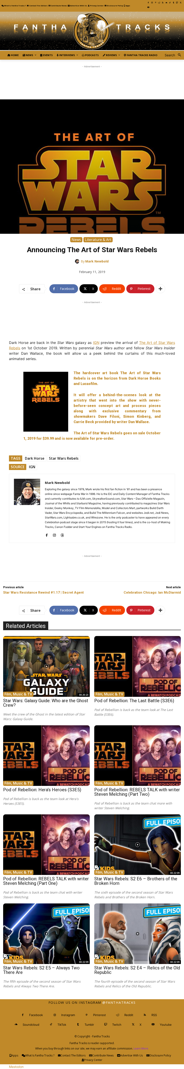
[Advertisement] (92, 79)
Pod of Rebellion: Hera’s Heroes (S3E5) (42, 789)
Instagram (68, 1015)
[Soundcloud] (166, 2)
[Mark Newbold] (78, 261)
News (76, 239)
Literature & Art (98, 239)
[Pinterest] (155, 2)
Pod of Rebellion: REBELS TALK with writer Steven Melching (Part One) (46, 881)
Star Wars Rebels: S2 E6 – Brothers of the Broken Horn (135, 881)
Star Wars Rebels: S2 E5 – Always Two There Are (41, 970)
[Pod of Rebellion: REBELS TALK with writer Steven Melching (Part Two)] (137, 755)
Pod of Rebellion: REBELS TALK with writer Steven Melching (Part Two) (137, 792)
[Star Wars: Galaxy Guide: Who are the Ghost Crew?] (46, 666)
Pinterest (99, 1015)
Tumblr (89, 1024)
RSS (154, 1015)
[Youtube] (148, 7)
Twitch (116, 1024)
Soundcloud (31, 1024)
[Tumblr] (173, 2)
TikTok (61, 1024)
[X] (180, 2)
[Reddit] (159, 2)
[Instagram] (152, 2)
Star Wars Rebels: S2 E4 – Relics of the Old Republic (137, 970)
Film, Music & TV (18, 694)
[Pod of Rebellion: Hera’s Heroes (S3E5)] (46, 755)
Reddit (128, 1015)
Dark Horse (34, 458)
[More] (160, 288)
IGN (96, 342)
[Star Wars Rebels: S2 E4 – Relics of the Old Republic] (137, 933)
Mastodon (16, 1067)
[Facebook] (148, 2)
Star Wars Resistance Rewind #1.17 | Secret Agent (43, 592)
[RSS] (162, 2)
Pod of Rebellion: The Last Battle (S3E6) (134, 700)
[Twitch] (177, 2)
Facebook (36, 1015)
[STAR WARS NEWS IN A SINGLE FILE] (92, 31)
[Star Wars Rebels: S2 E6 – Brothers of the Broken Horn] (137, 844)
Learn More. (141, 1048)
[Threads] (62, 534)
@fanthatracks (119, 1002)
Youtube (166, 1024)
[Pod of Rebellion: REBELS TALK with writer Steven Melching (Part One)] (46, 844)
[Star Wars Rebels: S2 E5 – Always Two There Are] (46, 933)
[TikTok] (170, 2)
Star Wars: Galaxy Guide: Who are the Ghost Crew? (45, 703)
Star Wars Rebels (64, 458)
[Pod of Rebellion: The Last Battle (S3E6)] (137, 666)
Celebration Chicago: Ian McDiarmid (152, 592)
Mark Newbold (97, 261)
